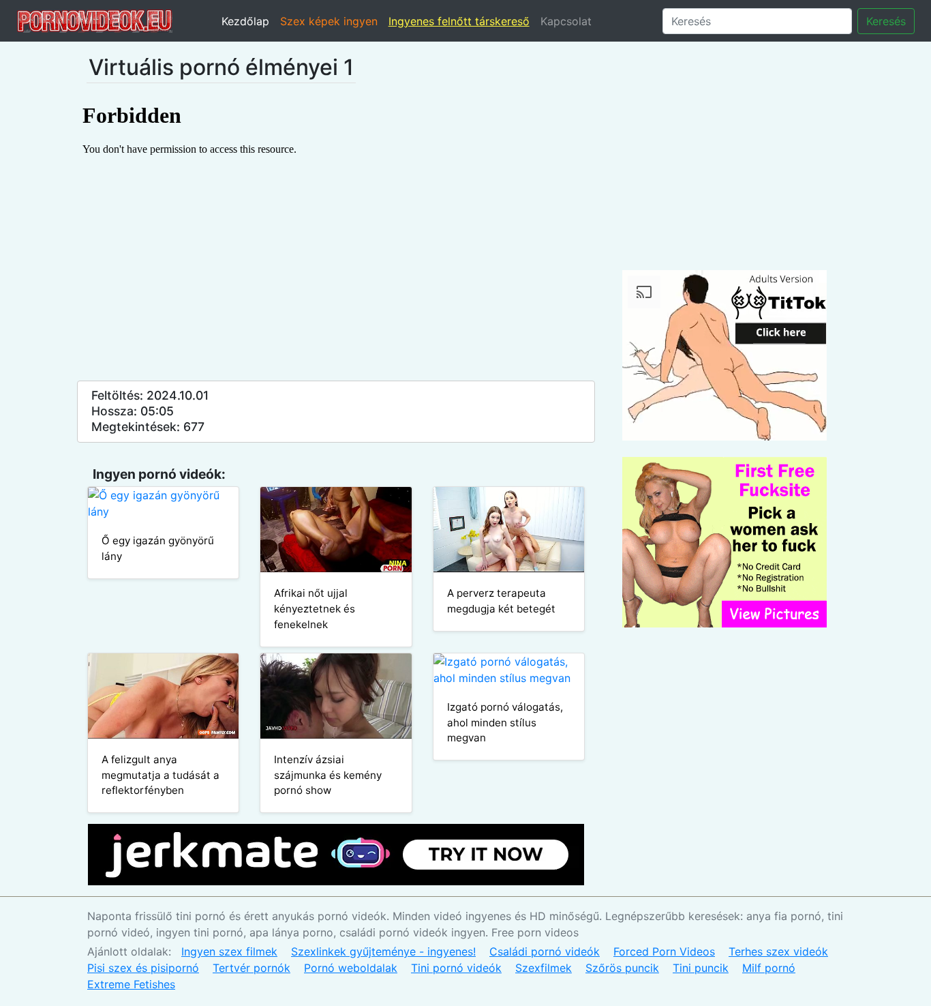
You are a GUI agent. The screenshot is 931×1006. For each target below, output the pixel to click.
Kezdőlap (245, 21)
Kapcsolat (566, 21)
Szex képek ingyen (329, 21)
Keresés (886, 21)
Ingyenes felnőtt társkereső (459, 21)
